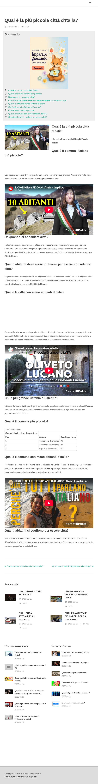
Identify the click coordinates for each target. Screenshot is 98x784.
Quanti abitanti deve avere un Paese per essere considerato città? (37, 100)
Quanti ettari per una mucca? (74, 673)
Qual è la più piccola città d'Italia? (23, 90)
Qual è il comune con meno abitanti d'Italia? (27, 114)
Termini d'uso (10, 777)
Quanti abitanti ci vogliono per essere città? (27, 117)
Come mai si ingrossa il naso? (75, 683)
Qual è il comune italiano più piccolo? (25, 94)
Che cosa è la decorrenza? (73, 703)
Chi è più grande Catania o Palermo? (24, 107)
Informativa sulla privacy (27, 777)
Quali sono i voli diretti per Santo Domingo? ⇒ (72, 566)
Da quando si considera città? (21, 97)
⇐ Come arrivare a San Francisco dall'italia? (24, 566)
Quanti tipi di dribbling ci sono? (76, 693)
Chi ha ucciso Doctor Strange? (75, 662)
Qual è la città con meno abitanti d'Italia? (26, 104)
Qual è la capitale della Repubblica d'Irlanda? (76, 616)
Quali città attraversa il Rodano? (27, 616)
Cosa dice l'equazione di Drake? (76, 652)
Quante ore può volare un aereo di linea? (76, 594)
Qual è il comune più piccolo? (21, 110)
